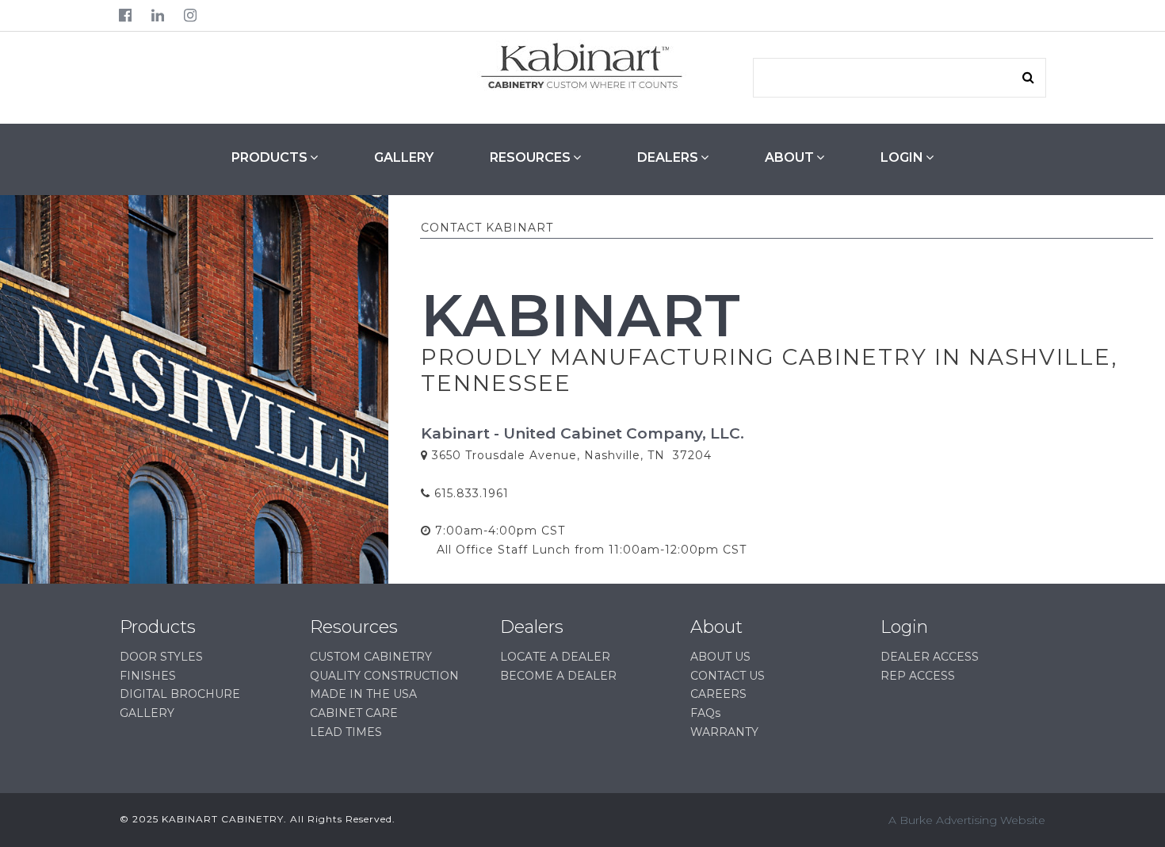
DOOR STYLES (161, 657)
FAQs (705, 713)
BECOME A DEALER (558, 676)
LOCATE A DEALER (555, 657)
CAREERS (718, 694)
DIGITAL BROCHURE (180, 694)
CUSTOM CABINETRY (371, 657)
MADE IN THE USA (363, 694)
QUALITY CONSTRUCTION (384, 676)
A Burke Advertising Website (966, 820)
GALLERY (404, 157)
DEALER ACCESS (929, 657)
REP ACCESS (917, 676)
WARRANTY (724, 732)
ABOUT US (720, 657)
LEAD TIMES (346, 732)
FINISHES (148, 676)
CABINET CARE (354, 713)
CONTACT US (727, 676)
